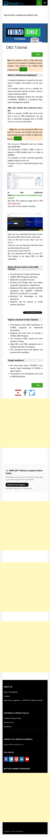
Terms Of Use (8, 723)
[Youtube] (18, 393)
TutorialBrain (19, 832)
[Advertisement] (25, 424)
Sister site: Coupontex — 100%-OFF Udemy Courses (22, 701)
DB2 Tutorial (16, 47)
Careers (6, 697)
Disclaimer (8, 727)
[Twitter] (32, 393)
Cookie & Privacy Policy (12, 719)
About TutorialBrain (11, 693)
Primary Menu (45, 3)
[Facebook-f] (25, 393)
